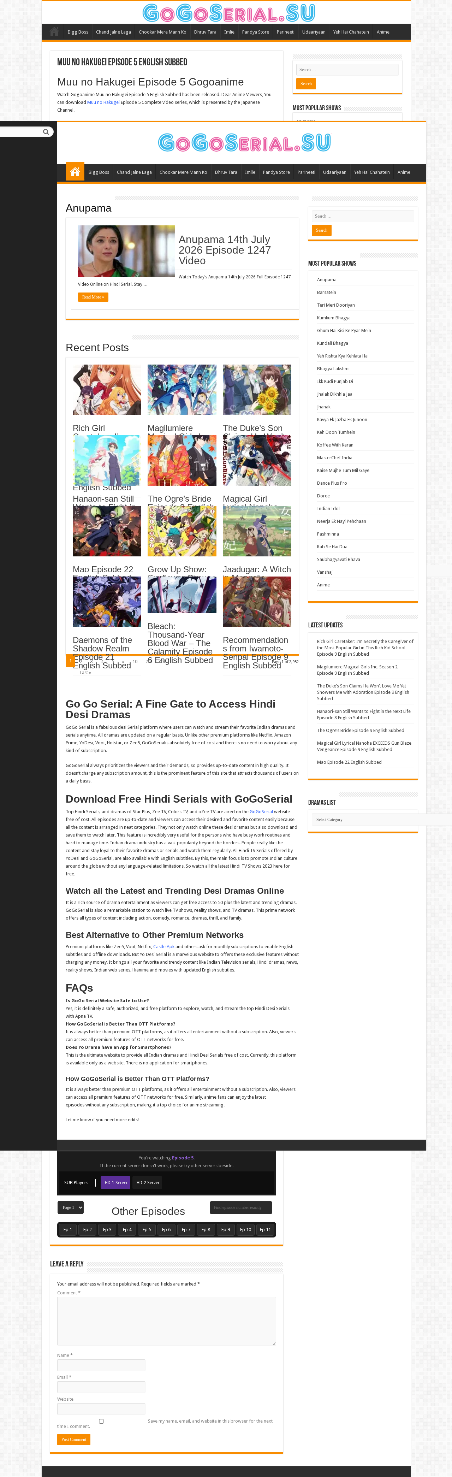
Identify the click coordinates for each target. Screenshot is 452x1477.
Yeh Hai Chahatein (372, 172)
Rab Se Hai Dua (332, 546)
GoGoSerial (261, 811)
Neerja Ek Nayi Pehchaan (341, 521)
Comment (69, 1292)
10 (134, 661)
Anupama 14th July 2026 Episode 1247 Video (225, 250)
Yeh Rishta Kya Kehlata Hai (343, 356)
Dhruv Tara (226, 172)
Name (65, 1355)
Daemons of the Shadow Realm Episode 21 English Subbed (102, 652)
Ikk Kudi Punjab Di (335, 381)
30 (161, 661)
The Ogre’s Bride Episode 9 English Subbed (360, 730)
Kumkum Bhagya (334, 317)
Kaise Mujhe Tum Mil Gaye (343, 470)
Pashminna (328, 534)
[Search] (46, 132)
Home (75, 171)
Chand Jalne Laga (134, 172)
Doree (323, 495)
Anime (404, 172)
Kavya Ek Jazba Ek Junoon (342, 419)
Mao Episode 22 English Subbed (103, 574)
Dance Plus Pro (332, 483)
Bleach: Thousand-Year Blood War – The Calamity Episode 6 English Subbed (180, 643)
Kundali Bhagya (332, 343)
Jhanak (324, 406)
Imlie (250, 172)
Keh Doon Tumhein (336, 432)
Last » (85, 672)
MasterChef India (334, 457)
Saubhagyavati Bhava (338, 559)
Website (65, 1399)
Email (64, 1377)
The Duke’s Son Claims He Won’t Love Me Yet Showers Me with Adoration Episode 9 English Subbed (363, 692)
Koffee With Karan (335, 445)
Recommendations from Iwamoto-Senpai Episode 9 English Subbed (255, 652)
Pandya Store (276, 172)
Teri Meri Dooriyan (336, 305)
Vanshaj (325, 572)
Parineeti (306, 172)
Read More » (93, 297)
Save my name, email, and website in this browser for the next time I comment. (165, 1423)
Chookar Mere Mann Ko (183, 172)
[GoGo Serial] (241, 141)
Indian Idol (328, 508)
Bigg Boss (99, 172)
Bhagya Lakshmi (333, 368)
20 (147, 661)
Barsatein (326, 292)
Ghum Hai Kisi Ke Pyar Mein (344, 330)
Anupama (89, 208)
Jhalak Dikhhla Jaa (334, 394)
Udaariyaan (334, 172)
